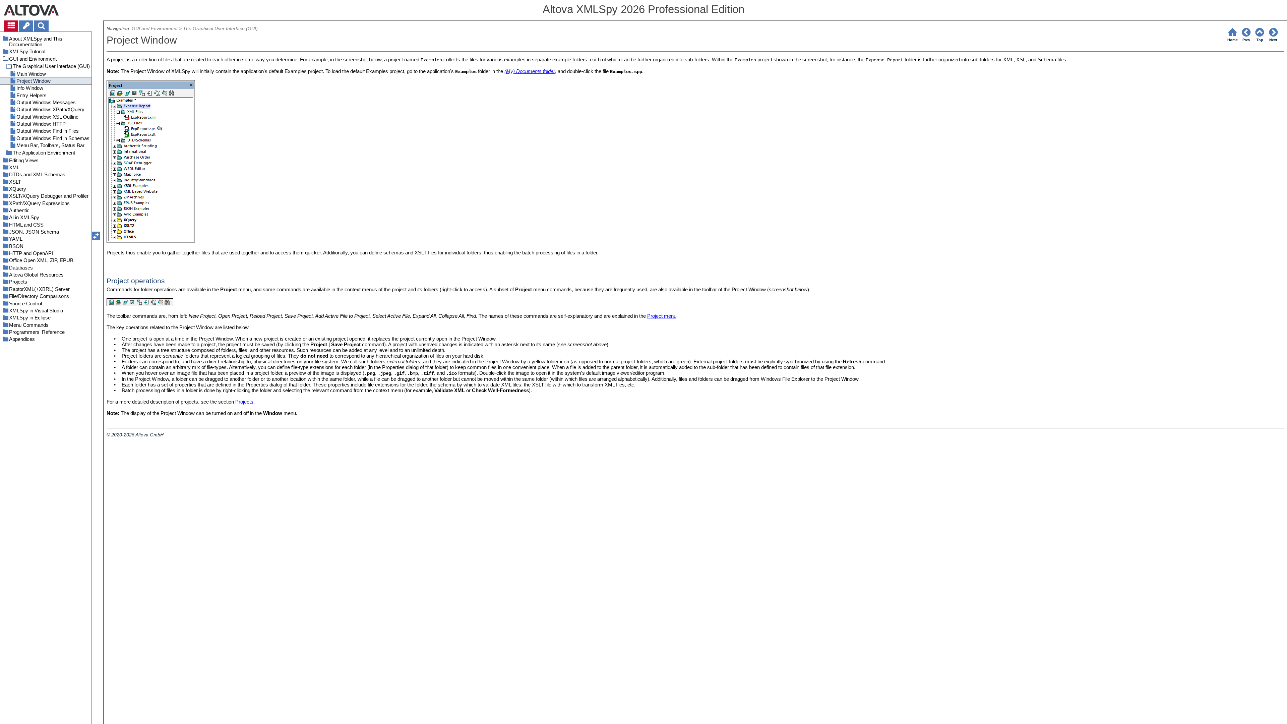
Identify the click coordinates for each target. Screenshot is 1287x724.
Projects (244, 402)
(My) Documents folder (529, 71)
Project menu (661, 316)
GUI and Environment (155, 28)
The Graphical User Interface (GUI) (220, 28)
